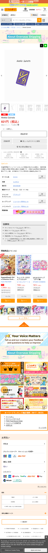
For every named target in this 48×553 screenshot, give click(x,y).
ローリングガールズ (13, 419)
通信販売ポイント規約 (38, 528)
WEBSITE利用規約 (10, 528)
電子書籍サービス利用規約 (12, 532)
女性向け (43, 15)
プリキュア (21, 287)
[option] (24, 75)
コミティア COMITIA (13, 423)
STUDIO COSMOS (39, 282)
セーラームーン (6, 290)
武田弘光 (9, 425)
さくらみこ (10, 416)
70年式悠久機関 (20, 24)
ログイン (38, 10)
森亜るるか (21, 290)
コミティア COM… (7, 24)
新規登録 (32, 10)
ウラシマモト (31, 24)
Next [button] (46, 75)
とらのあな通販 (5, 27)
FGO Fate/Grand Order (14, 421)
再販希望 (24, 134)
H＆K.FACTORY (6, 282)
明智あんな (37, 290)
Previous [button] (1, 75)
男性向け (35, 15)
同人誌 (13, 27)
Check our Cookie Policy (12, 550)
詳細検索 (43, 20)
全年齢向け (5, 15)
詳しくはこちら (42, 486)
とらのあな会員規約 (24, 528)
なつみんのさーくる (23, 282)
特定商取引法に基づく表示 (14, 536)
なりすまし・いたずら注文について (33, 536)
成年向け (13, 15)
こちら (20, 228)
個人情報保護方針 (27, 532)
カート (9, 300)
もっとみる (42, 427)
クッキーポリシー (39, 532)
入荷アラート (42, 178)
